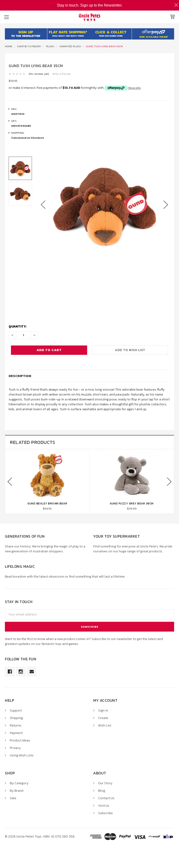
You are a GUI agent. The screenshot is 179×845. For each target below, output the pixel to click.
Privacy (15, 747)
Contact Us (106, 798)
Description (20, 376)
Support (16, 710)
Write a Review (61, 74)
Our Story (105, 783)
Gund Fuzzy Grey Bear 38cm (132, 503)
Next (165, 205)
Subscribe (105, 813)
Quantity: (18, 326)
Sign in (103, 710)
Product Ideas (20, 740)
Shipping (16, 718)
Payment (16, 732)
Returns (15, 725)
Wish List (104, 725)
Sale (13, 798)
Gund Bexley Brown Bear (47, 503)
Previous (43, 205)
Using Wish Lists (22, 755)
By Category (19, 783)
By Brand (16, 790)
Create (103, 718)
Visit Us (103, 805)
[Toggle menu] (6, 17)
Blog (101, 790)
